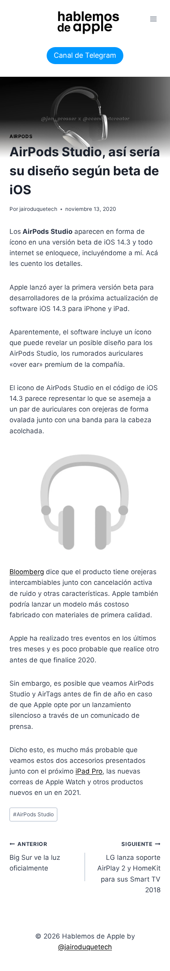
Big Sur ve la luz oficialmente (34, 856)
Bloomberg (26, 572)
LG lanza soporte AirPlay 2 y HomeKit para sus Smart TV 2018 (129, 867)
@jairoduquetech (85, 947)
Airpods (20, 136)
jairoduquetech (38, 209)
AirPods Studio (33, 814)
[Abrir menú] (153, 19)
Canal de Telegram (85, 55)
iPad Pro (89, 771)
